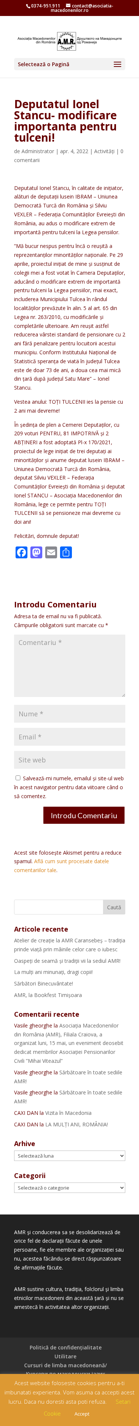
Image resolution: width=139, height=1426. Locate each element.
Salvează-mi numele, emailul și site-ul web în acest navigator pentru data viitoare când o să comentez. (69, 787)
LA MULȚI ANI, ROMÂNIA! (76, 1124)
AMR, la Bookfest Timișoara (48, 994)
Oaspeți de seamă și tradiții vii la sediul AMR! (67, 960)
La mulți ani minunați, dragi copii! (53, 971)
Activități (104, 151)
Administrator (37, 151)
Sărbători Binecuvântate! (43, 983)
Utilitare (65, 1356)
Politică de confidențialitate (66, 1347)
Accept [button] (82, 1413)
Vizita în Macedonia (68, 1112)
